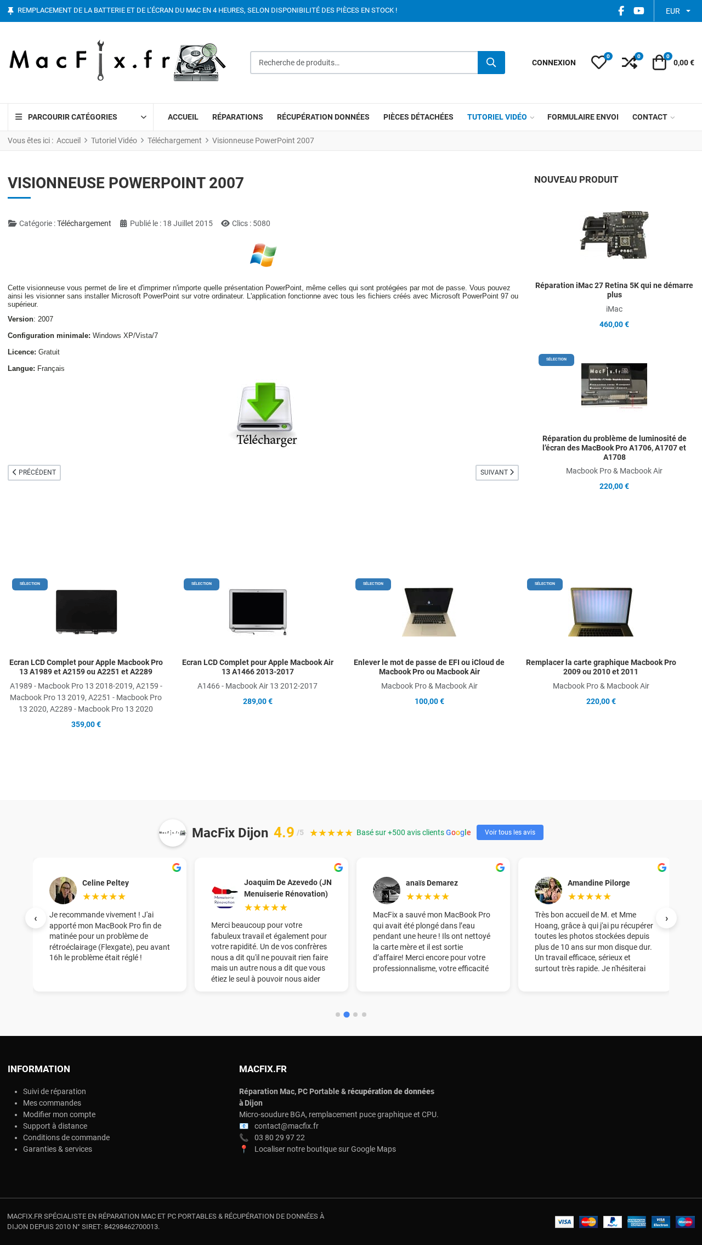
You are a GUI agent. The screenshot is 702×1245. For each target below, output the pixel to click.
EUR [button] (673, 11)
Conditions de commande (66, 1137)
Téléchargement (84, 223)
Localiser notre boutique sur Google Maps (325, 1149)
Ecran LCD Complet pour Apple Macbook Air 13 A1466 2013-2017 (257, 667)
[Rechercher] (491, 62)
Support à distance (55, 1126)
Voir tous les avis (510, 832)
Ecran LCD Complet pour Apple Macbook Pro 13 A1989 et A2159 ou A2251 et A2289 (86, 667)
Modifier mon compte (59, 1114)
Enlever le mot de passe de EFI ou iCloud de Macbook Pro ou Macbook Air (429, 667)
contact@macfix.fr (286, 1126)
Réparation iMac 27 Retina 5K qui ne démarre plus (614, 290)
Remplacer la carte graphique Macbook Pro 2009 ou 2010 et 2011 (601, 667)
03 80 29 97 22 (279, 1137)
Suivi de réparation (54, 1091)
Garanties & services (57, 1149)
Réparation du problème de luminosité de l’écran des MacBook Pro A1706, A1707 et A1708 (614, 447)
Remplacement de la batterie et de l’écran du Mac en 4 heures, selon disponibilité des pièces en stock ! (207, 10)
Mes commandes (52, 1102)
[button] (598, 62)
